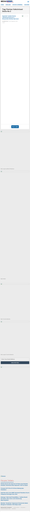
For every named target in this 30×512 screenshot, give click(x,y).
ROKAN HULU (5, 21)
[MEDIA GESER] (7, 1)
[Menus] (28, 1)
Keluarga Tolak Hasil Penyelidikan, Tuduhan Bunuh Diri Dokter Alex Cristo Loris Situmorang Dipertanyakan (14, 498)
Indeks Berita (16, 507)
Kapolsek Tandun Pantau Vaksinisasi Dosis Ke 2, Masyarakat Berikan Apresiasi (10, 17)
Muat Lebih (15, 126)
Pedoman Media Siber (6, 508)
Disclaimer (23, 507)
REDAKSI (14, 508)
